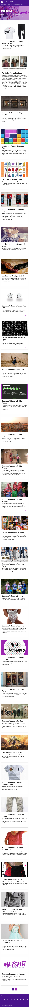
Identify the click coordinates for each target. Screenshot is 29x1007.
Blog (2, 995)
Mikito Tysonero (8, 1)
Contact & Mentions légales (7, 1002)
